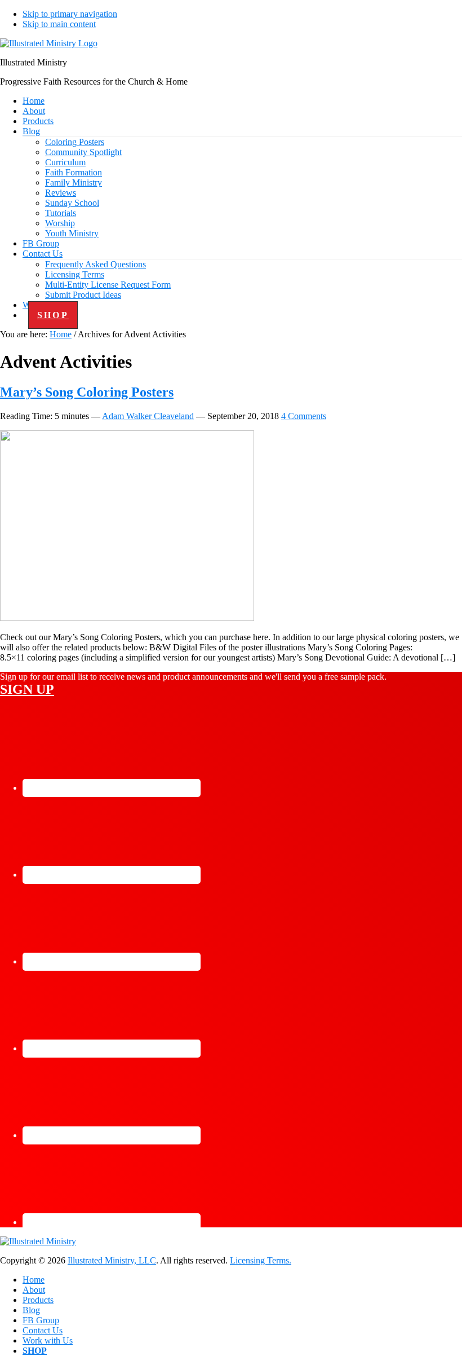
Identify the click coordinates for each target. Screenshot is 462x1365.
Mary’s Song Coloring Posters (87, 392)
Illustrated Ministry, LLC (112, 1260)
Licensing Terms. (260, 1260)
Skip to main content (59, 24)
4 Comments (303, 416)
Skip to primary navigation (70, 14)
